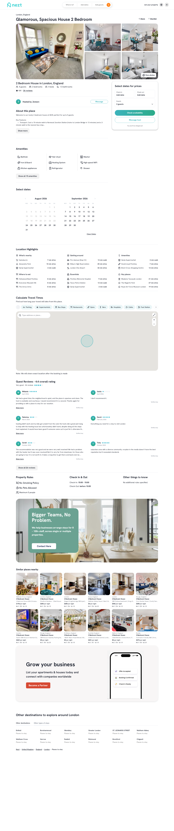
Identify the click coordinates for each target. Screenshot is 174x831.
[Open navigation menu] (167, 5)
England (39, 749)
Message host (135, 120)
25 (31, 225)
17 (79, 216)
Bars (104, 307)
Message (99, 101)
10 (79, 211)
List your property (151, 5)
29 (50, 225)
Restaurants (78, 307)
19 (88, 216)
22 (70, 221)
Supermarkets (44, 307)
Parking (28, 307)
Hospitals (117, 307)
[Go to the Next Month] (95, 199)
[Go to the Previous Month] (25, 199)
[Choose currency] (161, 5)
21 (65, 221)
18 (84, 216)
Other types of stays (41, 723)
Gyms (92, 307)
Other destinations (23, 723)
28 (45, 225)
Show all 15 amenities (27, 176)
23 (75, 221)
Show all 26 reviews (26, 467)
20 (93, 216)
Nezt (18, 749)
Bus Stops (61, 307)
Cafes (131, 307)
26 (36, 225)
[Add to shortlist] (35, 575)
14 (65, 216)
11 (84, 211)
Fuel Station (145, 307)
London (47, 749)
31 (27, 230)
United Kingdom (28, 749)
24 (27, 225)
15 (70, 216)
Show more (23, 130)
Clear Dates (91, 234)
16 (75, 216)
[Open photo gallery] (50, 51)
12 (88, 211)
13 (93, 211)
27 (41, 225)
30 (54, 225)
